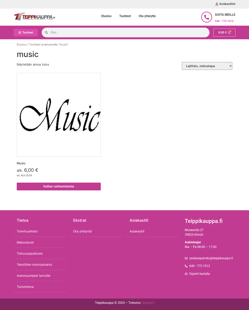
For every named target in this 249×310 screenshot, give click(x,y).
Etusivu (106, 16)
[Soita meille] (206, 17)
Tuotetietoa (25, 287)
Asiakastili (137, 231)
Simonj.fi (148, 303)
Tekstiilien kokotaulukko (34, 264)
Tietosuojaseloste (30, 253)
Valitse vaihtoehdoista (58, 186)
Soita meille (225, 15)
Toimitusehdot (27, 231)
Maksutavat (25, 242)
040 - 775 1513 (224, 21)
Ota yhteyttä (147, 16)
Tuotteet (125, 16)
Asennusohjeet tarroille (33, 276)
